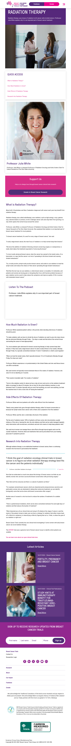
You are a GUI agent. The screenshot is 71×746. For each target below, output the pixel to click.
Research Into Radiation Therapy (17, 96)
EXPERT (11, 530)
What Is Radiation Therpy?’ (15, 81)
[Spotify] (46, 661)
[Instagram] (37, 661)
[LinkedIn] (29, 661)
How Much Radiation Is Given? (16, 86)
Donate (52, 4)
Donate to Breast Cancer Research (35, 192)
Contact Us (9, 654)
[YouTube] (42, 661)
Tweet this (61, 469)
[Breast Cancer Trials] (17, 4)
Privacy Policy (16, 740)
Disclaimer (8, 740)
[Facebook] (24, 661)
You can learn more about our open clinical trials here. (22, 537)
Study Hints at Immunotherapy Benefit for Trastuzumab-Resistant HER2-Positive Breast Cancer (47, 600)
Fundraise (37, 4)
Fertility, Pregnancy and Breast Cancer (49, 560)
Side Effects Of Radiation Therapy (17, 91)
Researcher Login (11, 657)
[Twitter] (33, 661)
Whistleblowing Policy (26, 740)
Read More (42, 566)
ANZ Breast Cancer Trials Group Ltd (27, 742)
